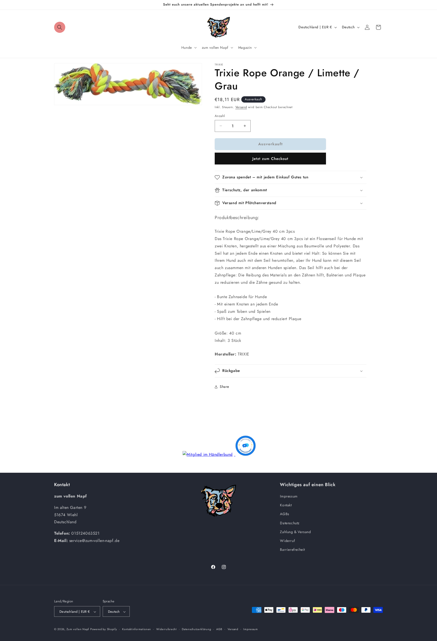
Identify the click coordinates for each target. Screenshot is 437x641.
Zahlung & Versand (295, 531)
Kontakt (286, 505)
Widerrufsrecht (166, 629)
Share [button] (224, 386)
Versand (241, 107)
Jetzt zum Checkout (270, 158)
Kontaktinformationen (136, 629)
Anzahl (220, 115)
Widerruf (287, 540)
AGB (219, 629)
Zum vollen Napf (78, 629)
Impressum (288, 496)
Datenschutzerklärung (196, 629)
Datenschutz (289, 523)
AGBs (284, 513)
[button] (59, 27)
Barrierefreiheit (292, 549)
